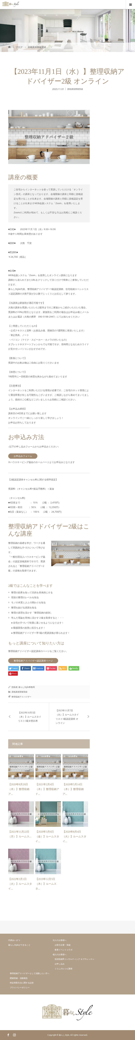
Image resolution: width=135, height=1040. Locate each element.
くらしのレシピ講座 (63, 968)
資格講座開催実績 (75, 88)
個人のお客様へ (60, 954)
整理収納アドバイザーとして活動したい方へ (29, 973)
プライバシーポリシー (20, 987)
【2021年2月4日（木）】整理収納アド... (47, 789)
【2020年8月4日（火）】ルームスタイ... (74, 836)
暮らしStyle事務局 (26, 687)
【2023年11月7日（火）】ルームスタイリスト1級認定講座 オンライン (67, 716)
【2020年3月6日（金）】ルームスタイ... (47, 836)
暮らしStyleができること (19, 945)
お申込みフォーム (23, 456)
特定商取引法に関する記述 (22, 982)
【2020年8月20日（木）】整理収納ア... (18, 789)
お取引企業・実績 (62, 945)
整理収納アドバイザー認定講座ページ (33, 660)
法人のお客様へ (60, 940)
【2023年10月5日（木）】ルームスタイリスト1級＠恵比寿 (29, 716)
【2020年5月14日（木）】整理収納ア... (73, 789)
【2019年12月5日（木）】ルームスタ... (45, 884)
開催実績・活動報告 (19, 978)
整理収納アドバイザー (21, 696)
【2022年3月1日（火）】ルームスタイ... (20, 884)
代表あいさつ (14, 940)
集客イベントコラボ (63, 949)
